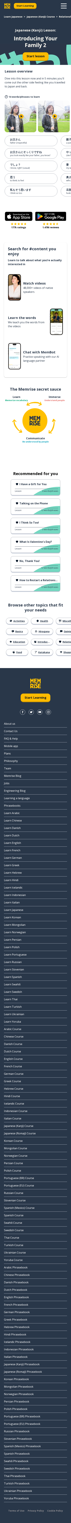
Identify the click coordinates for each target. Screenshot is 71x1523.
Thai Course (11, 1237)
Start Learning (25, 5)
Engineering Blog (15, 791)
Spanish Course (13, 1215)
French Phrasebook (16, 1304)
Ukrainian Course (15, 1252)
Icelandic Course (14, 1103)
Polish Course (12, 1170)
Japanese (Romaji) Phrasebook (23, 1372)
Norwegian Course (15, 1156)
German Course (13, 1074)
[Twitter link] (31, 712)
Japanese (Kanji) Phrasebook (22, 1364)
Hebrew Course (13, 1088)
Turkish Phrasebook (17, 1483)
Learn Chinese (13, 820)
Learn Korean (12, 917)
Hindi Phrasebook (15, 1334)
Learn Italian (12, 902)
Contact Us (11, 731)
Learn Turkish (13, 1007)
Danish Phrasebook (16, 1282)
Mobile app (11, 746)
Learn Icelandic (13, 887)
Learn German (13, 858)
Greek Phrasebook (15, 1319)
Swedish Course (14, 1230)
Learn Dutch (11, 835)
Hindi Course (12, 1096)
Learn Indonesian (15, 895)
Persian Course (13, 1163)
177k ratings (18, 227)
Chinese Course (13, 1036)
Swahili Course (13, 1223)
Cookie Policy (55, 1510)
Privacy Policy (36, 1510)
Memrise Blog (12, 776)
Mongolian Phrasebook (18, 1386)
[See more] (64, 6)
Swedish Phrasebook (17, 1468)
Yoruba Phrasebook (16, 1498)
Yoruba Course (13, 1260)
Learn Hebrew (13, 872)
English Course (13, 1059)
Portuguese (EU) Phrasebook (22, 1424)
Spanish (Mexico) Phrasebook (22, 1446)
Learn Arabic (12, 813)
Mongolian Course (15, 1148)
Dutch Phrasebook (15, 1290)
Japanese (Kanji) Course (41, 16)
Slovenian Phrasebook (18, 1439)
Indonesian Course (15, 1111)
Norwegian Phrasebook (19, 1394)
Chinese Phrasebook (17, 1275)
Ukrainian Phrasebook (18, 1491)
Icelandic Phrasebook (17, 1342)
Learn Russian (13, 962)
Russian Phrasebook (17, 1431)
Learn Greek (11, 865)
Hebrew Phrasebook (17, 1327)
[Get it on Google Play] (50, 216)
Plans (7, 753)
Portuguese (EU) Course (19, 1185)
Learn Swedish (13, 992)
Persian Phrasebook (16, 1401)
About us (9, 723)
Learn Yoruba (12, 1021)
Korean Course (13, 1141)
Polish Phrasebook (15, 1409)
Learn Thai (11, 999)
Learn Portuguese (15, 954)
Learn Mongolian (14, 925)
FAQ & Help (11, 738)
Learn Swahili (12, 984)
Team (7, 768)
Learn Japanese (13, 16)
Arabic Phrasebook (16, 1267)
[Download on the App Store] (19, 216)
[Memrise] (7, 6)
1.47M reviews (50, 227)
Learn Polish (11, 947)
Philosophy (11, 761)
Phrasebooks (12, 805)
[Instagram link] (48, 712)
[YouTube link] (39, 712)
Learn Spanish (13, 977)
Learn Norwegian (15, 932)
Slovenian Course (15, 1200)
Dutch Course (12, 1051)
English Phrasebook (16, 1297)
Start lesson (36, 56)
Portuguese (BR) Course (19, 1178)
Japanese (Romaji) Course (20, 1133)
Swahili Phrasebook (16, 1461)
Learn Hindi (11, 880)
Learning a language (17, 798)
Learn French (12, 850)
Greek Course (12, 1081)
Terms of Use (16, 1510)
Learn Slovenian (14, 969)
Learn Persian (12, 940)
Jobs (6, 783)
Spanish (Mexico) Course (19, 1208)
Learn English (12, 843)
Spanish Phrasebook (17, 1453)
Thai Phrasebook (14, 1476)
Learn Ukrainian (14, 1014)
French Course (13, 1066)
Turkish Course (13, 1245)
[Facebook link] (22, 712)
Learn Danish (12, 828)
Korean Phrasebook (16, 1379)
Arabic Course (12, 1029)
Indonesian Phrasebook (19, 1349)
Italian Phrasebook (16, 1357)
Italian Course (12, 1118)
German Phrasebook (17, 1312)
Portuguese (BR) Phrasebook (22, 1416)
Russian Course (13, 1193)
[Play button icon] (21, 116)
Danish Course (13, 1044)
